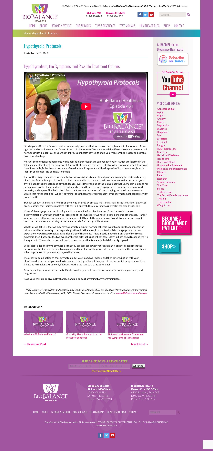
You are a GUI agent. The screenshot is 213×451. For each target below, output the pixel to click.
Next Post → (139, 344)
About (43, 25)
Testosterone (164, 192)
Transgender (164, 202)
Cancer (161, 122)
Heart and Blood (166, 162)
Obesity (161, 172)
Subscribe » (139, 365)
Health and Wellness (168, 155)
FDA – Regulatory (166, 148)
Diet (159, 135)
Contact (179, 25)
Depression (163, 125)
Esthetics (162, 138)
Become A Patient (61, 25)
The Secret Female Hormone (172, 195)
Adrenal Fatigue (165, 108)
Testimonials (127, 25)
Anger (160, 115)
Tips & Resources (105, 25)
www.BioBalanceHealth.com (131, 293)
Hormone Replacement (169, 165)
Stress (160, 188)
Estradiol (162, 142)
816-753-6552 (115, 16)
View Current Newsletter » (106, 370)
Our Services (83, 25)
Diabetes (162, 128)
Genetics (162, 152)
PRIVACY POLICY (115, 422)
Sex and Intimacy (166, 182)
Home (32, 25)
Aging (160, 112)
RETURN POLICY (133, 422)
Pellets (161, 175)
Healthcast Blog (150, 25)
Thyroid (161, 198)
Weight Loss (164, 205)
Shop (167, 25)
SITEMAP (101, 422)
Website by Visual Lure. (106, 425)
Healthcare (163, 158)
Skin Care (162, 185)
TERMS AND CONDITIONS (155, 422)
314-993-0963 (94, 16)
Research (162, 178)
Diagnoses (163, 132)
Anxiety (161, 118)
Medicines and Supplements (172, 168)
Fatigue (161, 145)
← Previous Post (35, 344)
